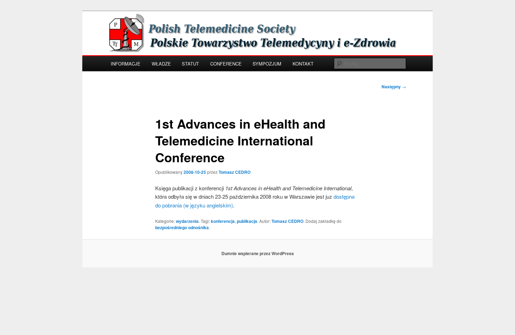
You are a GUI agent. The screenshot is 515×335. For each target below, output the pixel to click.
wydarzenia (187, 221)
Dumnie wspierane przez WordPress (257, 253)
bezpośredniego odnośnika (182, 227)
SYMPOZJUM (267, 63)
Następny (394, 86)
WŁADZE (161, 63)
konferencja (223, 221)
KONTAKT (303, 63)
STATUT (190, 63)
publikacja (247, 221)
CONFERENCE (226, 63)
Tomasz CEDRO (234, 172)
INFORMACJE (125, 63)
